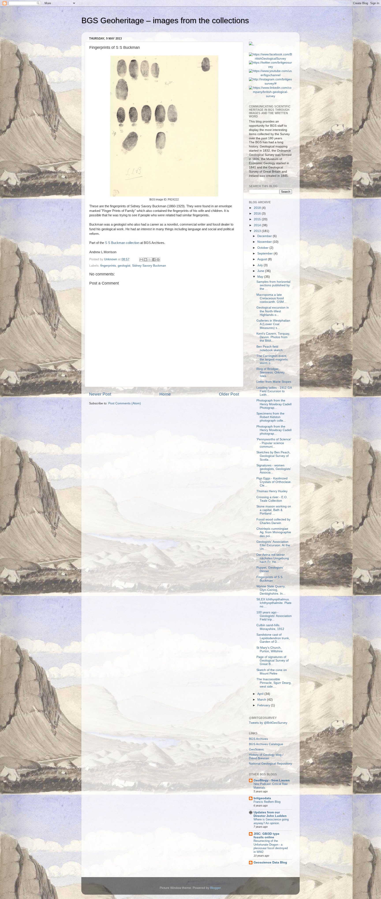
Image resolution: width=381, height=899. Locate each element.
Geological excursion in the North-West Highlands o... (272, 311)
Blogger (215, 888)
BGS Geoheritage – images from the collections (165, 20)
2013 (258, 231)
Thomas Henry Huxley (272, 491)
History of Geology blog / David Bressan (266, 756)
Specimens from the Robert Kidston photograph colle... (271, 417)
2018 (258, 207)
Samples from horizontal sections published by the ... (273, 285)
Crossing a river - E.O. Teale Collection (272, 499)
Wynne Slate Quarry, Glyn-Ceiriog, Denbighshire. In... (270, 590)
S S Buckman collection (122, 243)
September (265, 253)
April (260, 693)
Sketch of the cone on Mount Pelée (271, 671)
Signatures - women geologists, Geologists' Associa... (273, 469)
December (265, 236)
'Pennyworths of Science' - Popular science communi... (273, 443)
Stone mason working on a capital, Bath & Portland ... (273, 510)
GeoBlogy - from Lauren (272, 780)
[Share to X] (150, 259)
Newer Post (100, 394)
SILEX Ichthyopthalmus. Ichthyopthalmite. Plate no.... (273, 603)
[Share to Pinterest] (158, 259)
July (260, 265)
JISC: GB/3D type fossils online (266, 835)
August (262, 259)
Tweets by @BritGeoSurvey (268, 722)
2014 (258, 225)
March (262, 699)
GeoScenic (256, 749)
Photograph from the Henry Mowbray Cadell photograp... (273, 430)
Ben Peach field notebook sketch (269, 348)
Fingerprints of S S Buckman (269, 578)
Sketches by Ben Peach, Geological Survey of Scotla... (273, 456)
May (260, 276)
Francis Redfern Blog (267, 801)
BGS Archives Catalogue (266, 744)
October (263, 247)
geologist (124, 265)
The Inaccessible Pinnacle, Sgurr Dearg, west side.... (273, 683)
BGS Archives (258, 739)
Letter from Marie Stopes (273, 381)
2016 (258, 213)
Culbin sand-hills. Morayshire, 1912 (270, 627)
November (265, 241)
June (261, 271)
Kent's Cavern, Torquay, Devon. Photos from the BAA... (273, 337)
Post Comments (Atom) (124, 403)
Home (165, 394)
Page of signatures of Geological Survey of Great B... (272, 660)
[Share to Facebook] (154, 259)
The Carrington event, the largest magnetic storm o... (272, 359)
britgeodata (262, 798)
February (264, 705)
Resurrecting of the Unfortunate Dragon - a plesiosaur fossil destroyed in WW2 (271, 846)
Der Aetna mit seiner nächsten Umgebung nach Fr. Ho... (272, 558)
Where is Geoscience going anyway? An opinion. (271, 821)
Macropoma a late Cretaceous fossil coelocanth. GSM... (271, 298)
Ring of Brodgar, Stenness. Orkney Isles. (270, 372)
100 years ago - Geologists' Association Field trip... (274, 616)
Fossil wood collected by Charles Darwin (273, 521)
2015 (258, 219)
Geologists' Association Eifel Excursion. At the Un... (273, 545)
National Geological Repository (270, 763)
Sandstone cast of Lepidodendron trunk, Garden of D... (273, 638)
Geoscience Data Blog (270, 862)
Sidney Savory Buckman (149, 265)
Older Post (229, 394)
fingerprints (108, 265)
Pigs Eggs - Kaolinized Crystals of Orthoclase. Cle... (273, 482)
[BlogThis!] (145, 259)
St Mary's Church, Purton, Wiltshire (269, 649)
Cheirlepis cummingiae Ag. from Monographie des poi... (273, 532)
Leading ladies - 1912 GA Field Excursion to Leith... (274, 391)
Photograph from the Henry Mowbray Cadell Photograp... (273, 404)
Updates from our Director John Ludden (270, 814)
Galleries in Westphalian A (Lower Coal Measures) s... (273, 324)
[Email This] (141, 259)
